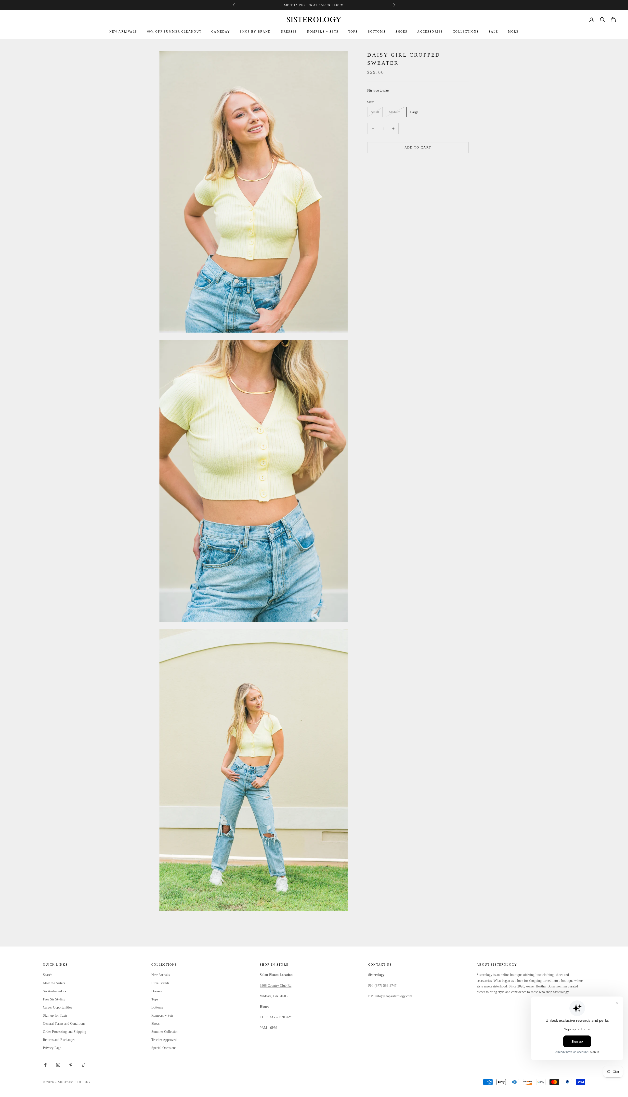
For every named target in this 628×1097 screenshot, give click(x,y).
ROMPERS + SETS (323, 31)
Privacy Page (52, 1048)
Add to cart (418, 147)
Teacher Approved (164, 1040)
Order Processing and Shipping (64, 1032)
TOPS (353, 31)
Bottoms (157, 1007)
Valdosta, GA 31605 (274, 996)
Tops (154, 999)
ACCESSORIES (430, 31)
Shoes (155, 1023)
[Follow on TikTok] (83, 1064)
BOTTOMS (377, 31)
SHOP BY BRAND (255, 31)
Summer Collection (164, 1032)
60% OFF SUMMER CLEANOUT (174, 31)
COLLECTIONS (466, 31)
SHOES (401, 31)
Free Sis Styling (54, 999)
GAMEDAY (220, 31)
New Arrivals (160, 975)
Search (47, 975)
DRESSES (289, 31)
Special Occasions (163, 1048)
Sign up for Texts (55, 1015)
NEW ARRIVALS (123, 31)
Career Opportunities (57, 1007)
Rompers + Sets (162, 1015)
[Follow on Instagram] (58, 1064)
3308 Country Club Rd (275, 985)
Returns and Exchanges (59, 1040)
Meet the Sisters (54, 983)
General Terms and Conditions (64, 1023)
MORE (513, 31)
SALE (493, 31)
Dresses (156, 991)
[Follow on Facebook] (45, 1064)
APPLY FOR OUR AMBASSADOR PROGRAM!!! (314, 4)
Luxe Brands (160, 983)
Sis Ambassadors (54, 991)
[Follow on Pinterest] (70, 1064)
